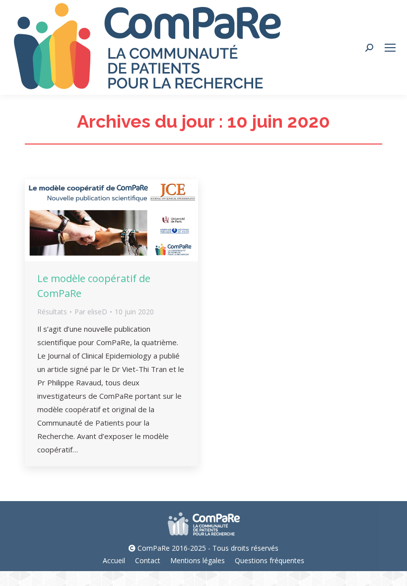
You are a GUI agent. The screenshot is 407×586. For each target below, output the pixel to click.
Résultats (52, 311)
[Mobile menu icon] (390, 48)
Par (90, 311)
